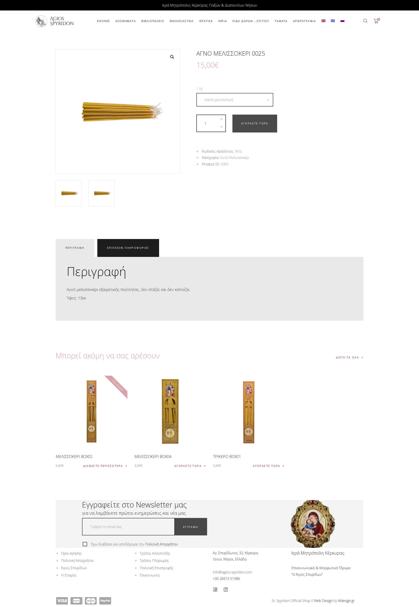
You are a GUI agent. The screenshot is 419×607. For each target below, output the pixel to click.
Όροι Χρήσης (71, 553)
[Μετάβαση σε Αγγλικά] (323, 21)
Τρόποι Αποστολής (155, 553)
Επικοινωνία (150, 575)
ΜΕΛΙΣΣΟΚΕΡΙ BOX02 (74, 456)
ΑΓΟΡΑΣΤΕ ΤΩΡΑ (254, 123)
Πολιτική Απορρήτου (161, 544)
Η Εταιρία (68, 575)
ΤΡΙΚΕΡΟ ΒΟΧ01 (227, 456)
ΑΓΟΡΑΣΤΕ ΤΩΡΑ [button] (188, 466)
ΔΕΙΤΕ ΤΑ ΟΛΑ (347, 357)
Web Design (323, 600)
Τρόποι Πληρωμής (154, 560)
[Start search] (365, 20)
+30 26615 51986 (226, 578)
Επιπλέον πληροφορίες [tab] (128, 248)
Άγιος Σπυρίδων (74, 568)
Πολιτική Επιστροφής (156, 568)
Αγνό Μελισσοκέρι (234, 157)
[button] (172, 57)
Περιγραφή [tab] (74, 248)
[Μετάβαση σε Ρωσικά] (342, 21)
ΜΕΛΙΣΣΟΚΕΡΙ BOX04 (152, 456)
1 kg (199, 88)
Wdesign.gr (346, 600)
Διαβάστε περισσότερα (103, 466)
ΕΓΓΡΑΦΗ (190, 527)
